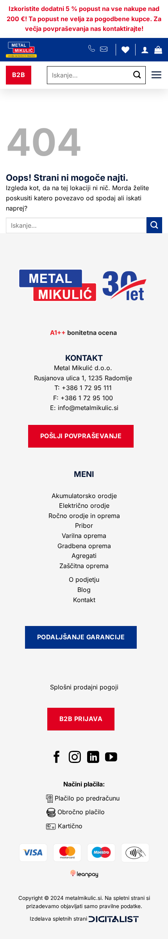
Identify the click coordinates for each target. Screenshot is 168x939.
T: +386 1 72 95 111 (84, 388)
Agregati (84, 555)
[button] (158, 49)
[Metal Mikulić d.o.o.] (47, 50)
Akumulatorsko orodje (84, 496)
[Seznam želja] (125, 49)
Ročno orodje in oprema (84, 516)
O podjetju (84, 579)
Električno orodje (84, 505)
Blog (84, 590)
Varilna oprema (84, 536)
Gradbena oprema (84, 546)
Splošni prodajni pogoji (84, 687)
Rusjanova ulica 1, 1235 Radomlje (84, 378)
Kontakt (84, 600)
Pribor (84, 525)
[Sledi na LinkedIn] (93, 758)
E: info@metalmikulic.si (84, 408)
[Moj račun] (145, 49)
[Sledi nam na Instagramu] (75, 758)
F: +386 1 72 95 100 (84, 398)
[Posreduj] (137, 75)
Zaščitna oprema (84, 566)
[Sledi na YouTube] (111, 758)
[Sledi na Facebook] (57, 758)
